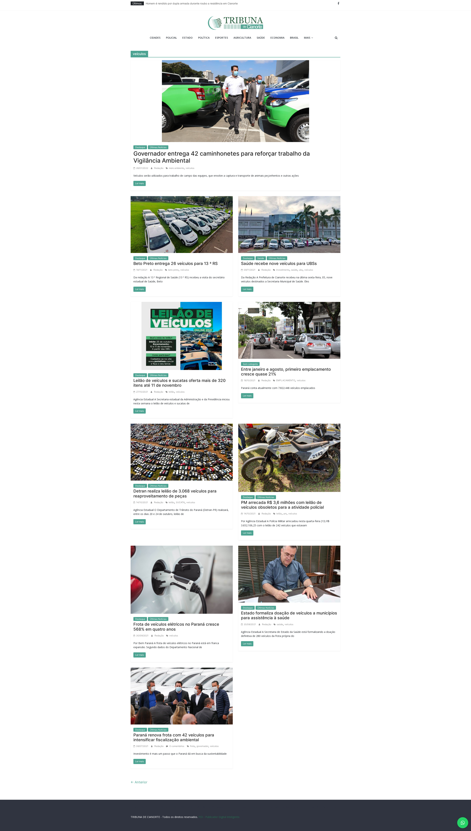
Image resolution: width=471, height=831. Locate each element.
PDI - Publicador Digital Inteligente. (219, 817)
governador (202, 746)
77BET (175, 807)
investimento (282, 269)
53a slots (238, 810)
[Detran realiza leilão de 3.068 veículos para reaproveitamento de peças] (182, 452)
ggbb (229, 810)
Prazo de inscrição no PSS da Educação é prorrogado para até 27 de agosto (192, 3)
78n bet (326, 807)
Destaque (140, 147)
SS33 (150, 807)
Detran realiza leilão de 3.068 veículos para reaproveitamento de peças (175, 493)
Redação (159, 168)
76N (198, 807)
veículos (190, 168)
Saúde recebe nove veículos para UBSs (279, 263)
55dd (235, 807)
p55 (304, 807)
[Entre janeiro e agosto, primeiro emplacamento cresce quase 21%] (289, 330)
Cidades (155, 37)
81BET (191, 807)
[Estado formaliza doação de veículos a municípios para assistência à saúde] (289, 574)
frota (192, 746)
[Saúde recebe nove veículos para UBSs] (289, 224)
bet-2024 (264, 807)
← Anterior (139, 782)
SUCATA (180, 502)
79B (162, 807)
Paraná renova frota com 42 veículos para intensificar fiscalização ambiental (173, 737)
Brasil (294, 37)
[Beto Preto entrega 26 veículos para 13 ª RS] (182, 224)
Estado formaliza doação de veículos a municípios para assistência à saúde (289, 615)
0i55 (318, 807)
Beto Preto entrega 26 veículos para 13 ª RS (175, 263)
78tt (203, 807)
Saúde (261, 37)
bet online (275, 807)
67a (293, 807)
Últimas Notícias (158, 147)
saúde (294, 269)
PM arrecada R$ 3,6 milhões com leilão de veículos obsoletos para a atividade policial (282, 505)
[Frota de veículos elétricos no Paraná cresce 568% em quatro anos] (182, 579)
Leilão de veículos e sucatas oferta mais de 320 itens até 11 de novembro (179, 383)
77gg (228, 807)
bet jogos (253, 807)
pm (285, 513)
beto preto (173, 269)
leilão (171, 391)
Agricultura (242, 37)
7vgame (220, 807)
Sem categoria (250, 364)
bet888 (242, 807)
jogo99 (210, 807)
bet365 (285, 807)
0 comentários (176, 746)
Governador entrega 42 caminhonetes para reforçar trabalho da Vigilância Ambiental (221, 157)
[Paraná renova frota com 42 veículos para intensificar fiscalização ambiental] (182, 696)
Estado (187, 37)
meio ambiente (176, 168)
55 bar (311, 807)
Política (204, 37)
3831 (167, 807)
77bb (334, 807)
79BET (183, 807)
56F (156, 807)
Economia (277, 37)
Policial (171, 37)
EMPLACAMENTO (285, 380)
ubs (301, 269)
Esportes (221, 37)
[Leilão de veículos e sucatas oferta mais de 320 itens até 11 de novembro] (182, 335)
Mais (307, 37)
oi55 (298, 807)
